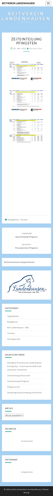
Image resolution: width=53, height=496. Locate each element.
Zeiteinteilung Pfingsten (18, 381)
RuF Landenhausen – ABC (18, 327)
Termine (24, 219)
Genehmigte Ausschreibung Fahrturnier (24, 392)
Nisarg (26, 492)
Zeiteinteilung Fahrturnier (18, 375)
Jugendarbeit (13, 316)
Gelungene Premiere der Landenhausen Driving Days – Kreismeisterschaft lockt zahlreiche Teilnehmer (24, 366)
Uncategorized (13, 339)
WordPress (36, 489)
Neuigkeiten (13, 219)
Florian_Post (35, 48)
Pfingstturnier (13, 387)
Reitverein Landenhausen (18, 3)
